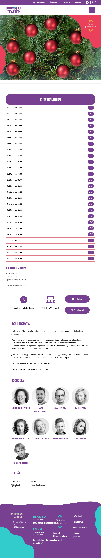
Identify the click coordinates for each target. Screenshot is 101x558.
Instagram (79, 521)
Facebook (78, 516)
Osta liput (79, 299)
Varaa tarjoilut (79, 310)
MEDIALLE (77, 2)
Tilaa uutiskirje (81, 527)
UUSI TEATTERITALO (39, 2)
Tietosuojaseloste (60, 536)
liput (91, 107)
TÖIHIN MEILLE (54, 2)
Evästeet (56, 533)
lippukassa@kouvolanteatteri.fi (45, 522)
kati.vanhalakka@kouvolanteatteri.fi (47, 540)
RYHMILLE (66, 2)
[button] (92, 10)
